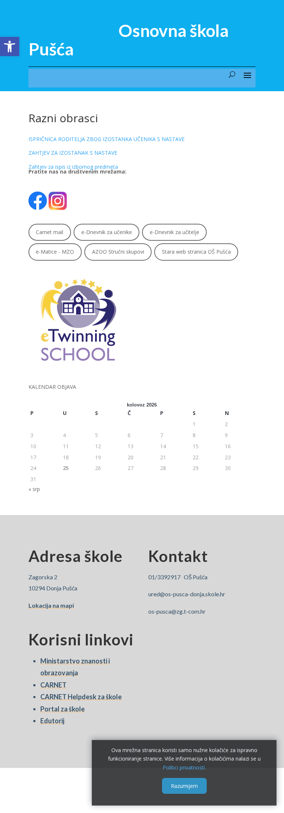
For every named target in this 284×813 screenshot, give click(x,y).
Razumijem (184, 785)
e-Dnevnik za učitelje (174, 232)
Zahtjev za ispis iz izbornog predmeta (73, 166)
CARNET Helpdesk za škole (81, 697)
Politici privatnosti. (184, 767)
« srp (34, 489)
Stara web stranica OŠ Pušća (196, 251)
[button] (9, 46)
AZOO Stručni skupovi (118, 251)
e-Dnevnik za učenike (106, 232)
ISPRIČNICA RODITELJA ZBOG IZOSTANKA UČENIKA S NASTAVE (106, 139)
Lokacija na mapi (51, 605)
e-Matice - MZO (55, 251)
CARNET (53, 685)
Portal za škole (62, 709)
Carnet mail (49, 232)
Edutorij (52, 721)
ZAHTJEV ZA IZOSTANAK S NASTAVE (72, 152)
